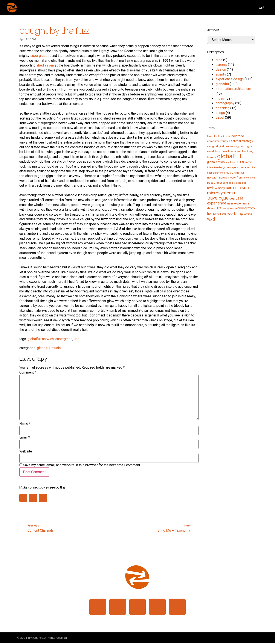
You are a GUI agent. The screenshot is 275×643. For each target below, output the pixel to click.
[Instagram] (117, 607)
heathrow (230, 162)
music (56, 348)
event (210, 151)
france (211, 157)
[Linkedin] (97, 607)
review (212, 188)
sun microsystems (228, 190)
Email (24, 437)
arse (219, 60)
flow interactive (237, 151)
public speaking (237, 182)
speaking (222, 108)
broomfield (213, 136)
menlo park (232, 167)
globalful (34, 339)
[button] (23, 498)
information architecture (233, 89)
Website (25, 451)
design (221, 69)
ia (237, 162)
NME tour (239, 172)
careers (221, 65)
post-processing (217, 182)
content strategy (242, 141)
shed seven (45, 65)
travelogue (218, 198)
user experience (225, 201)
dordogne (246, 146)
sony (221, 188)
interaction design (216, 167)
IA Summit (245, 162)
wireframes (228, 208)
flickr (218, 151)
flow (224, 151)
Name (25, 423)
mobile (242, 167)
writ (261, 7)
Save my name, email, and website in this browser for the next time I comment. (82, 465)
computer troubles (218, 141)
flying (250, 151)
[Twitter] (137, 607)
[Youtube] (177, 607)
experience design (230, 79)
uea (76, 339)
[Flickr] (157, 607)
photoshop (249, 177)
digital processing (227, 146)
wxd (211, 219)
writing (248, 213)
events (221, 74)
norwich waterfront (231, 177)
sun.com (233, 187)
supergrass (38, 56)
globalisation (216, 162)
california (225, 136)
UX (219, 208)
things (220, 113)
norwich (48, 339)
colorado (237, 136)
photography (225, 103)
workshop (221, 214)
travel (220, 117)
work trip (235, 213)
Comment (27, 372)
